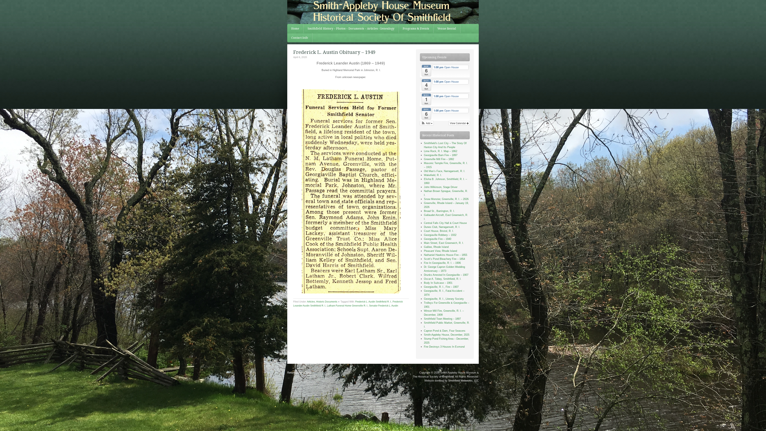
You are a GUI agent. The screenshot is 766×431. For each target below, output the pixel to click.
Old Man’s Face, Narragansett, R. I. (444, 171)
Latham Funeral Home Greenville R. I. (347, 305)
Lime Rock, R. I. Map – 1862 (440, 151)
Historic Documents (326, 301)
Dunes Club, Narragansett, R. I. (442, 226)
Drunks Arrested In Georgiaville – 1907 (446, 274)
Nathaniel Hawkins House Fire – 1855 (445, 254)
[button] (426, 123)
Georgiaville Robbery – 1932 (440, 234)
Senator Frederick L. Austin (383, 305)
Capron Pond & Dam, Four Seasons (444, 330)
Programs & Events (416, 28)
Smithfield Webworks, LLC (463, 380)
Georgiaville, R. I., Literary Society (444, 298)
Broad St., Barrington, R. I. (439, 211)
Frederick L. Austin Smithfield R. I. (373, 301)
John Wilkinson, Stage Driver (440, 187)
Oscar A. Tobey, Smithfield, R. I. (442, 278)
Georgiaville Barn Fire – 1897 (440, 155)
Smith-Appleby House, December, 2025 (446, 334)
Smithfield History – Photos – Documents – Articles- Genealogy (351, 28)
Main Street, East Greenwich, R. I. (444, 242)
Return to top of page (299, 372)
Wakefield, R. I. (433, 175)
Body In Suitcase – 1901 (438, 282)
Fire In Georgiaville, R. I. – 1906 (442, 262)
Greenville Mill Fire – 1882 (439, 159)
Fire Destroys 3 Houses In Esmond (444, 346)
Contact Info (299, 37)
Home (295, 28)
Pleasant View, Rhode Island (440, 250)
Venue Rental (446, 28)
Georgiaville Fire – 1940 (437, 238)
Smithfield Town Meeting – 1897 (442, 318)
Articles (311, 301)
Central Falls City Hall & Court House (445, 222)
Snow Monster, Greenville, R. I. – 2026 (446, 199)
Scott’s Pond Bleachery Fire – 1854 (444, 258)
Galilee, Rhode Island (436, 246)
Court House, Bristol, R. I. (439, 230)
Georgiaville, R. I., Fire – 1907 (441, 286)
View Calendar (458, 123)
